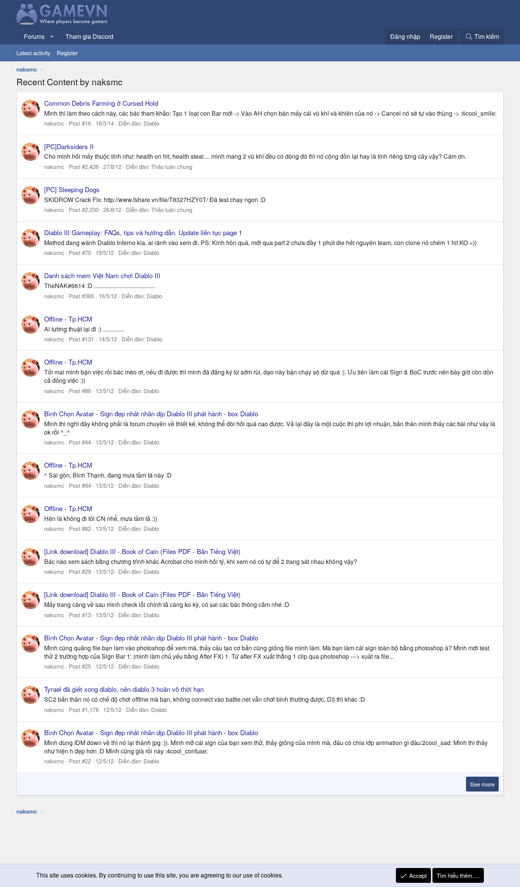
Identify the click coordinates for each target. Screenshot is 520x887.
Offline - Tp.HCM (68, 318)
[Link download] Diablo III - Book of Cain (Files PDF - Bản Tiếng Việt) (142, 551)
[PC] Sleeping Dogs (72, 189)
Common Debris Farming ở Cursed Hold (101, 103)
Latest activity (33, 53)
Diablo (151, 123)
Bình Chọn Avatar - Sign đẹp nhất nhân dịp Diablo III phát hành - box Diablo (151, 413)
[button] (52, 37)
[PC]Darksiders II (69, 146)
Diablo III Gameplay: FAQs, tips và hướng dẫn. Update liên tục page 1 (143, 232)
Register (67, 53)
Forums (34, 36)
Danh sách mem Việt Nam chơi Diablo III (102, 275)
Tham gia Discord (89, 36)
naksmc (54, 123)
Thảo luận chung (171, 166)
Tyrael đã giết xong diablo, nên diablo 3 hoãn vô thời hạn (124, 689)
